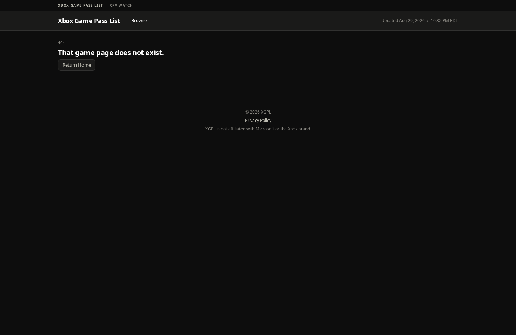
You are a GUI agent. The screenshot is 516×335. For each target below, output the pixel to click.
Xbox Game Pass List (80, 5)
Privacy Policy (258, 120)
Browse (139, 20)
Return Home (76, 65)
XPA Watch (121, 5)
